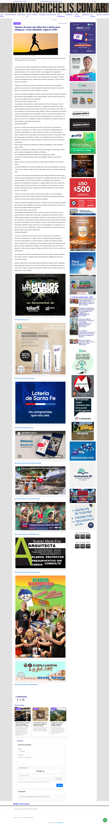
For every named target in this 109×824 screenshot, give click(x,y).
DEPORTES (69, 14)
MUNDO (99, 14)
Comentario (20, 755)
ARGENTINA (21, 14)
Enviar (59, 785)
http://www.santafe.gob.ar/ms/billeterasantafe (28, 463)
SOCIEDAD (42, 14)
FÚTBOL (35, 14)
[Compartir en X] (20, 700)
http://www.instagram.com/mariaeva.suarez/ (27, 572)
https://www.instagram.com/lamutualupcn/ (27, 534)
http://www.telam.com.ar (22, 319)
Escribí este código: (23, 767)
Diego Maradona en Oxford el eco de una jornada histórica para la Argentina (22, 724)
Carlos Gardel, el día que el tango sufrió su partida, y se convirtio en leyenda (40, 724)
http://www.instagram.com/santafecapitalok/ (27, 498)
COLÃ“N (55, 19)
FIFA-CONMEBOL (61, 15)
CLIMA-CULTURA (77, 15)
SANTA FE (29, 15)
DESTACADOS (51, 14)
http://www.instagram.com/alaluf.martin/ (26, 684)
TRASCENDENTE (10, 14)
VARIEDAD (85, 14)
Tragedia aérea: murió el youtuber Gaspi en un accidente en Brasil (57, 724)
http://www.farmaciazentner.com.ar (25, 378)
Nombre (20, 748)
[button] (92, 1)
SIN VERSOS (92, 15)
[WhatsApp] (95, 1)
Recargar (59, 778)
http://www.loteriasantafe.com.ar (24, 427)
